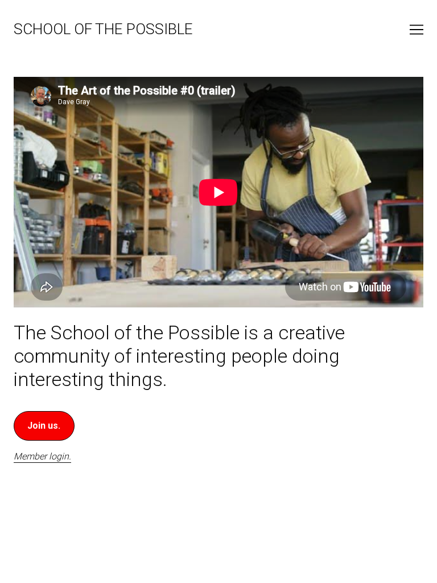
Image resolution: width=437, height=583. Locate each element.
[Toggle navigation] (416, 29)
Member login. (42, 456)
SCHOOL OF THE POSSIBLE (103, 29)
